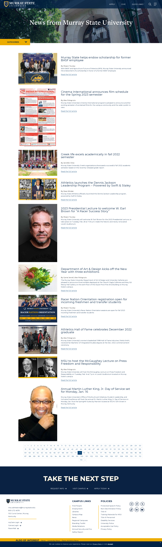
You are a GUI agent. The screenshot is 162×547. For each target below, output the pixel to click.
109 (126, 456)
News (74, 517)
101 (87, 456)
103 (96, 456)
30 (140, 446)
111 (136, 456)
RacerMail (12, 528)
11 (62, 446)
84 (131, 453)
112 (140, 456)
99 (77, 456)
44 (81, 449)
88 (30, 456)
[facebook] (137, 504)
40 (64, 449)
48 (98, 449)
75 (93, 453)
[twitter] (143, 504)
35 (43, 449)
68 (63, 453)
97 (68, 456)
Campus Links (81, 501)
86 (140, 453)
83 (127, 453)
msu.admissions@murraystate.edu (21, 508)
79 (110, 453)
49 (102, 449)
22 (105, 446)
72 (80, 453)
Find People (77, 506)
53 (119, 449)
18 (89, 446)
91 (43, 456)
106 (111, 456)
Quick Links (137, 4)
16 (81, 446)
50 (107, 449)
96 (64, 456)
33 (34, 449)
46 (89, 449)
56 (131, 449)
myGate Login (13, 522)
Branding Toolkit (78, 523)
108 (121, 456)
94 (56, 456)
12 (65, 446)
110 (131, 456)
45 (85, 449)
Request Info (57, 489)
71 (75, 453)
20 (97, 446)
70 (71, 453)
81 (118, 453)
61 (33, 453)
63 (42, 453)
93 (51, 456)
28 (131, 446)
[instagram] (132, 504)
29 (136, 446)
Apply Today (100, 489)
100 (81, 456)
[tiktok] (132, 510)
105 (106, 456)
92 (47, 456)
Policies (106, 501)
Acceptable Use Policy (109, 526)
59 (25, 453)
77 (101, 453)
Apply (112, 4)
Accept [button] (110, 544)
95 (60, 456)
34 (38, 449)
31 (25, 449)
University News (53, 540)
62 (38, 453)
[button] (160, 542)
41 (68, 449)
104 (101, 456)
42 (72, 449)
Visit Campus (79, 489)
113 (81, 460)
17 (85, 446)
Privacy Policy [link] (97, 544)
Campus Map (77, 514)
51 (110, 449)
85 (136, 453)
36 (47, 449)
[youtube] (143, 510)
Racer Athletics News (70, 540)
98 (73, 456)
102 (91, 456)
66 (54, 453)
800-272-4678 (14, 510)
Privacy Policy (106, 529)
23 (110, 446)
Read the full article (69, 74)
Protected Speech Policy (111, 506)
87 (25, 456)
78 (105, 453)
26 (123, 446)
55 (127, 449)
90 (39, 456)
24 (114, 446)
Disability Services (108, 520)
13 (69, 446)
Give (123, 4)
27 (127, 446)
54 (123, 449)
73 (84, 453)
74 (88, 453)
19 (93, 446)
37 (51, 449)
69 (67, 453)
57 (136, 449)
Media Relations (78, 526)
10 (58, 446)
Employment (77, 509)
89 (34, 456)
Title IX (103, 512)
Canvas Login (13, 525)
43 (77, 449)
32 (30, 449)
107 (116, 456)
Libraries (75, 512)
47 (94, 449)
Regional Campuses (80, 520)
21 (101, 446)
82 (123, 453)
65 (50, 453)
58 (140, 449)
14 (73, 446)
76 (97, 453)
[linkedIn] (137, 510)
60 (30, 453)
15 (77, 446)
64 (46, 453)
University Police (107, 523)
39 (60, 449)
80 (114, 453)
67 (59, 453)
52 (115, 449)
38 (55, 449)
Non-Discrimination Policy (111, 509)
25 (118, 446)
